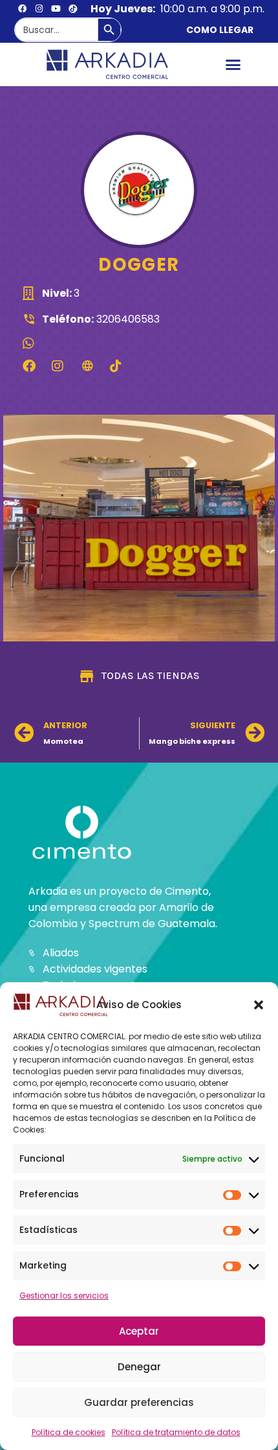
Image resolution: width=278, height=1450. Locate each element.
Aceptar (139, 1331)
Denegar (139, 1367)
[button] (258, 1004)
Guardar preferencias (139, 1402)
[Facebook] (22, 8)
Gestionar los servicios (64, 1295)
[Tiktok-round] (73, 8)
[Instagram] (39, 8)
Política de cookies (68, 1432)
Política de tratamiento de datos (176, 1432)
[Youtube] (56, 8)
